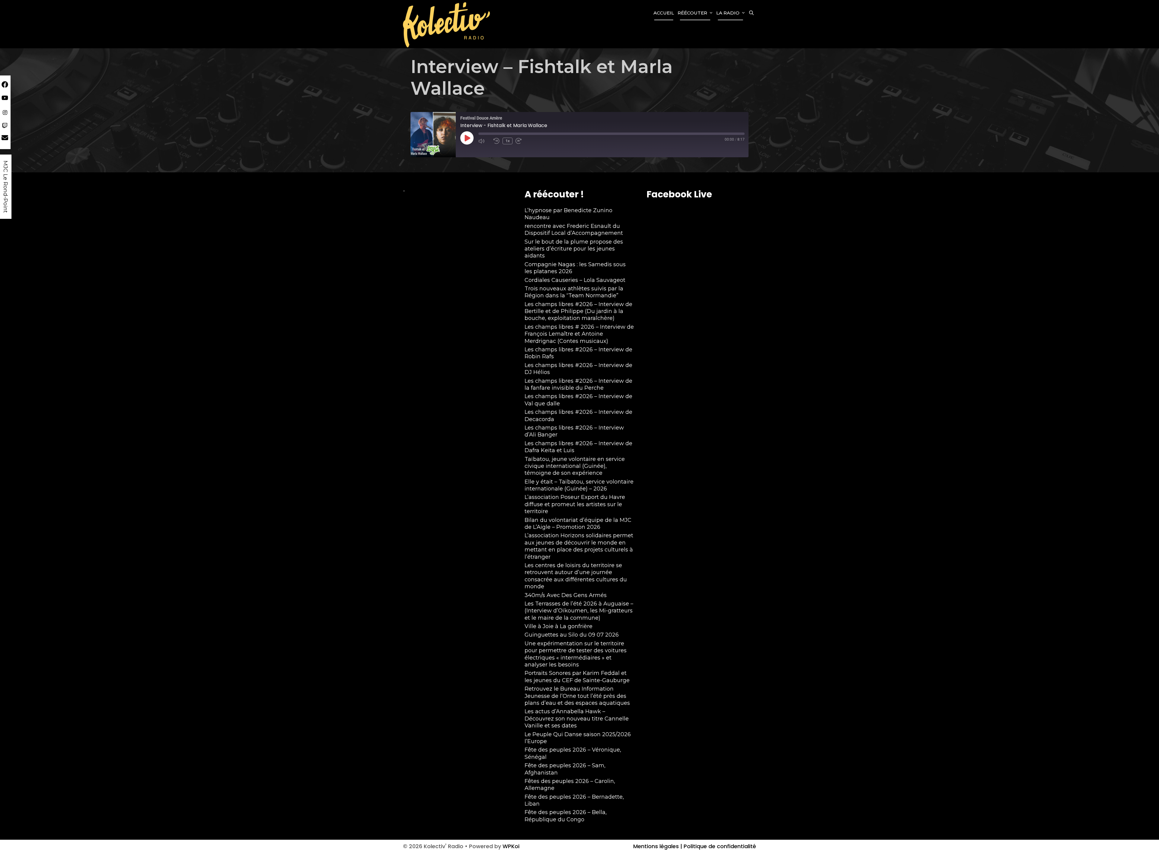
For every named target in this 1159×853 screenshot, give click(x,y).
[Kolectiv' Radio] (447, 24)
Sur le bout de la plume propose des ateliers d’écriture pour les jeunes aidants (574, 248)
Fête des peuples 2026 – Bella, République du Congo (566, 816)
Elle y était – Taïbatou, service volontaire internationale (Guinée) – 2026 (579, 485)
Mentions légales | (657, 846)
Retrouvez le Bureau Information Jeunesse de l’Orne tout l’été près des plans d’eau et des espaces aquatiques (577, 695)
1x (508, 140)
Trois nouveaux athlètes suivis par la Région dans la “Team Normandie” (574, 292)
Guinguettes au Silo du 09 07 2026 (572, 634)
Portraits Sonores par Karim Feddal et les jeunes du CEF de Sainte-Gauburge (577, 676)
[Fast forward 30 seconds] (522, 141)
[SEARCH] (751, 13)
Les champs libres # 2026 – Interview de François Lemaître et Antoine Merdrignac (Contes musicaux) (579, 334)
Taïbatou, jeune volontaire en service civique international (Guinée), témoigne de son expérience (575, 466)
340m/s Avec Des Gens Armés (566, 595)
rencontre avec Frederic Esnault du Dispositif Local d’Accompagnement (574, 229)
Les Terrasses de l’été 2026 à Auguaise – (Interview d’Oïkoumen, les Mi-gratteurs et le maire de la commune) (579, 610)
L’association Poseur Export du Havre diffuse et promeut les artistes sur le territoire (575, 504)
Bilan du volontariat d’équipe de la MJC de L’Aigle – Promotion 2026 (578, 523)
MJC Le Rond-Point (5, 187)
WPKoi (511, 846)
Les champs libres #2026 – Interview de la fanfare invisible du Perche (578, 384)
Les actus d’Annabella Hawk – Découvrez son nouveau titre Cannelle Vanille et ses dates (577, 718)
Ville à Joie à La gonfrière (558, 626)
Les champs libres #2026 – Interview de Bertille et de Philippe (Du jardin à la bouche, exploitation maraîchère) (578, 311)
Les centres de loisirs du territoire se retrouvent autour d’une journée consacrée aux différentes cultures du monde (576, 576)
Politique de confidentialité (719, 846)
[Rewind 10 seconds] (496, 141)
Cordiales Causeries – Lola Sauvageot (575, 280)
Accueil (663, 13)
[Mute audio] (484, 141)
